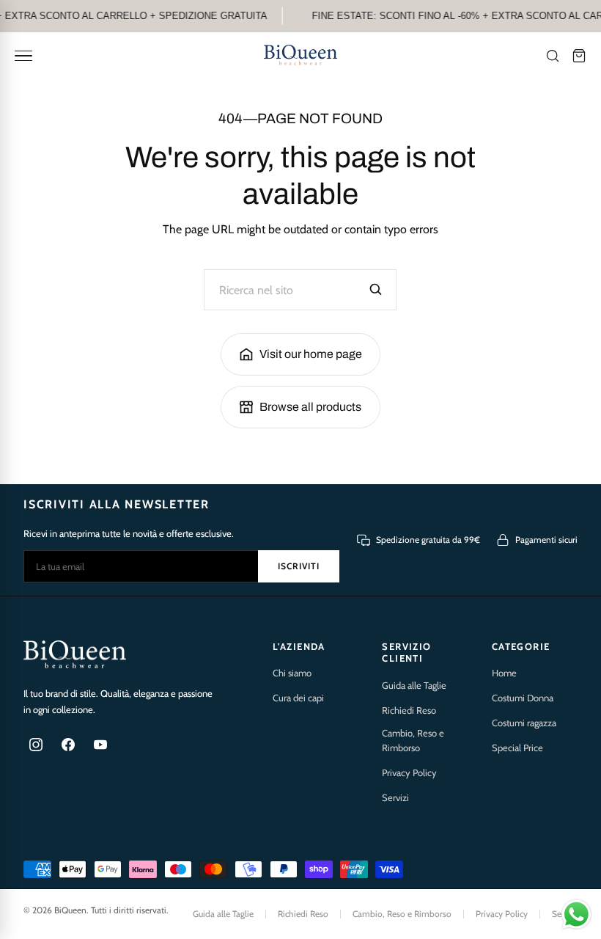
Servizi (395, 797)
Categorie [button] (521, 646)
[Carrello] (579, 55)
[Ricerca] (552, 55)
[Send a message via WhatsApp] (576, 914)
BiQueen (70, 910)
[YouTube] (100, 744)
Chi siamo (292, 673)
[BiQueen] (300, 56)
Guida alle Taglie (414, 685)
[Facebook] (68, 744)
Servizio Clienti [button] (406, 652)
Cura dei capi (298, 698)
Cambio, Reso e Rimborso (413, 740)
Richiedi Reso (409, 710)
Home (504, 673)
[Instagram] (35, 744)
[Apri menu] (23, 55)
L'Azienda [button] (299, 646)
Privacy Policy (409, 772)
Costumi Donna (522, 698)
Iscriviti (299, 565)
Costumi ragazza (524, 722)
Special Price (517, 747)
